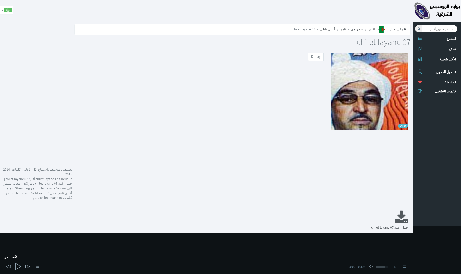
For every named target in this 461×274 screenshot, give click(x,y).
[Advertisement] (325, 11)
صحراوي (357, 29)
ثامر (343, 29)
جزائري (373, 29)
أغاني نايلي (327, 29)
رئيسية (399, 29)
